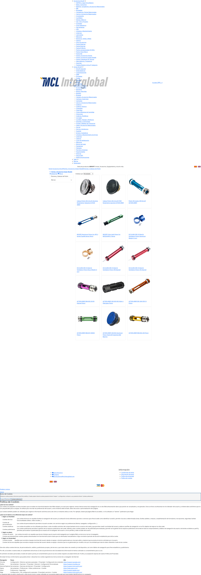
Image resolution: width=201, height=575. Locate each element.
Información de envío (127, 474)
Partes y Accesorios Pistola (84, 55)
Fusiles (78, 78)
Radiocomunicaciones (82, 157)
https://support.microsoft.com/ (72, 566)
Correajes (79, 118)
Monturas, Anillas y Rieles (83, 39)
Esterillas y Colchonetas (83, 121)
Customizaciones (81, 72)
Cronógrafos (80, 16)
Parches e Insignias (82, 150)
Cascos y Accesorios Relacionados (86, 14)
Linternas (79, 33)
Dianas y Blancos (81, 20)
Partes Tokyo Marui (82, 52)
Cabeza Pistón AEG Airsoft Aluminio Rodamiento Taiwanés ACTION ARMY (87, 203)
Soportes (79, 63)
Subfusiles (79, 84)
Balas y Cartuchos (81, 5)
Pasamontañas (80, 152)
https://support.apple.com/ (71, 570)
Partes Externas (81, 44)
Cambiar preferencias (17, 499)
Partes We (79, 54)
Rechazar (8, 499)
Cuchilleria (79, 18)
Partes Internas (80, 46)
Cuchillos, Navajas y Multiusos (85, 120)
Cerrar (2, 492)
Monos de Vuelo (81, 144)
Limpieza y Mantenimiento (84, 31)
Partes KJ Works (81, 48)
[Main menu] (70, 83)
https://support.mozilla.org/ (71, 564)
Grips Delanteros (81, 25)
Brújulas (78, 95)
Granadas (79, 23)
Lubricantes (79, 35)
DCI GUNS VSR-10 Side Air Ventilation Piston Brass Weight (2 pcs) (87, 270)
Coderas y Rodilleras (82, 116)
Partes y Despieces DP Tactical (85, 59)
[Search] (159, 83)
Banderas (79, 89)
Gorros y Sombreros (82, 129)
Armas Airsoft (78, 67)
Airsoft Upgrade (81, 69)
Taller (75, 159)
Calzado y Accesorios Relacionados (86, 97)
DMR (77, 74)
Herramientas (80, 27)
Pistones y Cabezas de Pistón (92, 169)
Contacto (56, 474)
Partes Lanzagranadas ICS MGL (85, 50)
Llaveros (78, 138)
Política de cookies (126, 478)
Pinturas (78, 154)
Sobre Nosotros (58, 473)
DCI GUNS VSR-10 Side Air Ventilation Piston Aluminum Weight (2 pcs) (137, 236)
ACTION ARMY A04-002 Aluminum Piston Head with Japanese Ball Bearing (113, 335)
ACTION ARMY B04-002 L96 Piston (139, 333)
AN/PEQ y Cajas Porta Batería (84, 3)
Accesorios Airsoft (79, 1)
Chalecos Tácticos (81, 106)
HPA (77, 29)
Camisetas (79, 101)
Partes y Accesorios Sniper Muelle (86, 57)
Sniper (78, 82)
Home (50, 169)
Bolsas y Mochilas (81, 91)
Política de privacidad (127, 476)
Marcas (76, 161)
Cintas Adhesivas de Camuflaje (85, 112)
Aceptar (2, 499)
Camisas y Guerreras (82, 99)
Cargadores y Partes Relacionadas (86, 12)
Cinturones (79, 114)
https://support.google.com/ (71, 562)
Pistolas (78, 80)
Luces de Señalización (82, 140)
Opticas (78, 40)
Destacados (77, 163)
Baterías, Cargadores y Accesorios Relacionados (90, 6)
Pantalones (79, 146)
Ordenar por (79, 174)
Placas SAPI (79, 155)
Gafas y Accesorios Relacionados (86, 125)
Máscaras (79, 37)
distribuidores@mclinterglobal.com (63, 476)
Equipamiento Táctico (80, 86)
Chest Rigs (79, 110)
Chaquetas (79, 108)
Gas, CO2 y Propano (82, 22)
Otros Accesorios (81, 42)
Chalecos (78, 105)
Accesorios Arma (81, 88)
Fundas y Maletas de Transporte (85, 123)
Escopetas (79, 76)
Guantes (78, 131)
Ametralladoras (80, 71)
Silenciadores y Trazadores (84, 61)
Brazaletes (79, 10)
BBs (77, 8)
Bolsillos (78, 93)
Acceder (154, 83)
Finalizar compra (5, 489)
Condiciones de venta (127, 472)
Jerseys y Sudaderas (82, 133)
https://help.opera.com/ (70, 568)
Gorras (78, 127)
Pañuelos (79, 148)
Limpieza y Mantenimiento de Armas (87, 135)
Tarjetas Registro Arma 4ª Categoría (86, 65)
